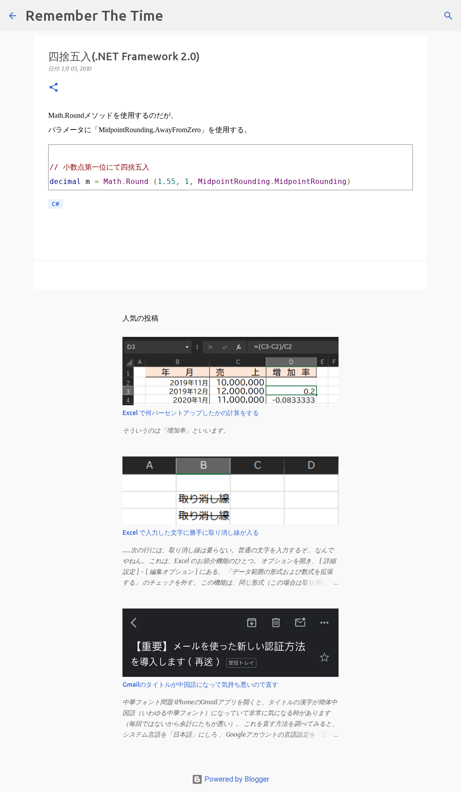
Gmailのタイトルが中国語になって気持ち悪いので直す (200, 684)
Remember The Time (94, 15)
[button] (53, 88)
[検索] (176, 16)
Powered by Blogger (236, 779)
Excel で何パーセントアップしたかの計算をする (190, 412)
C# (55, 204)
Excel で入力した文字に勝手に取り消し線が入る (190, 532)
